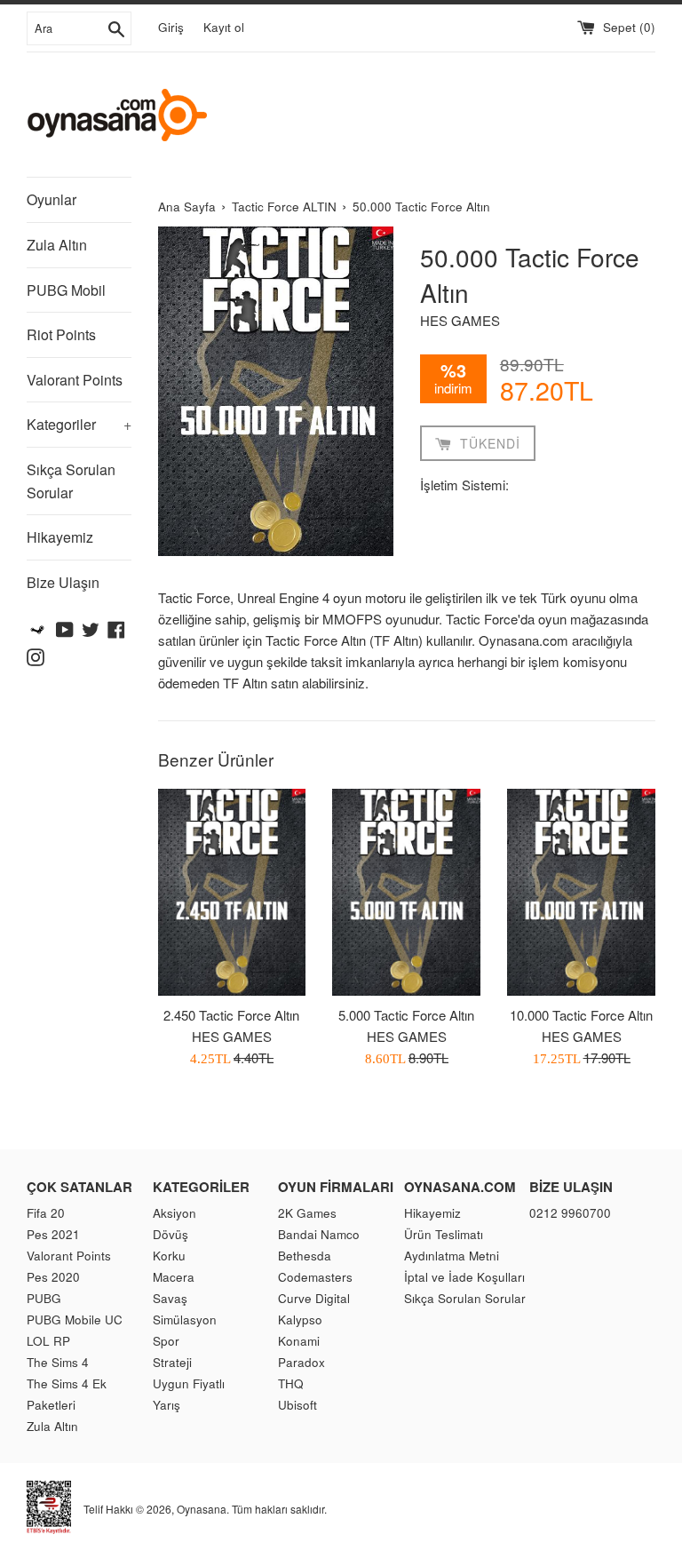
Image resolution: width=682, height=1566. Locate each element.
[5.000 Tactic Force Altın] (406, 892)
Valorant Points (75, 380)
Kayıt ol (223, 27)
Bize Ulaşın (63, 582)
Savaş (170, 1298)
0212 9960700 (570, 1212)
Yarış (166, 1404)
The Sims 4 (58, 1362)
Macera (173, 1276)
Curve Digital (314, 1298)
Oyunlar (51, 199)
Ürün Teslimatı (443, 1234)
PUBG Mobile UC (75, 1319)
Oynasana (201, 1508)
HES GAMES (460, 320)
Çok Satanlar (79, 1186)
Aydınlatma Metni (451, 1255)
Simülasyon (185, 1319)
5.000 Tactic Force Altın (406, 1015)
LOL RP (48, 1340)
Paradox (301, 1362)
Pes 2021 (53, 1234)
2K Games (307, 1212)
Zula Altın (57, 245)
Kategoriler (79, 424)
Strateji (172, 1362)
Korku (169, 1255)
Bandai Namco (319, 1234)
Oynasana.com (460, 1186)
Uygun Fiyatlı (189, 1383)
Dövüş (170, 1234)
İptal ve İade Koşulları (464, 1276)
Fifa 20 (46, 1212)
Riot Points (61, 334)
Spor (166, 1340)
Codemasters (315, 1276)
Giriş (171, 27)
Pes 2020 (53, 1276)
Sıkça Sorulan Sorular (71, 481)
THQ (291, 1383)
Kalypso (300, 1319)
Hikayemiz (60, 537)
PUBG (44, 1298)
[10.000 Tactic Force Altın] (581, 892)
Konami (299, 1340)
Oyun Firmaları (335, 1186)
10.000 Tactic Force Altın (581, 1015)
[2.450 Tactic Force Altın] (232, 892)
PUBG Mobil (66, 290)
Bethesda (304, 1255)
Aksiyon (174, 1212)
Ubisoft (297, 1404)
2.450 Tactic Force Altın (231, 1015)
